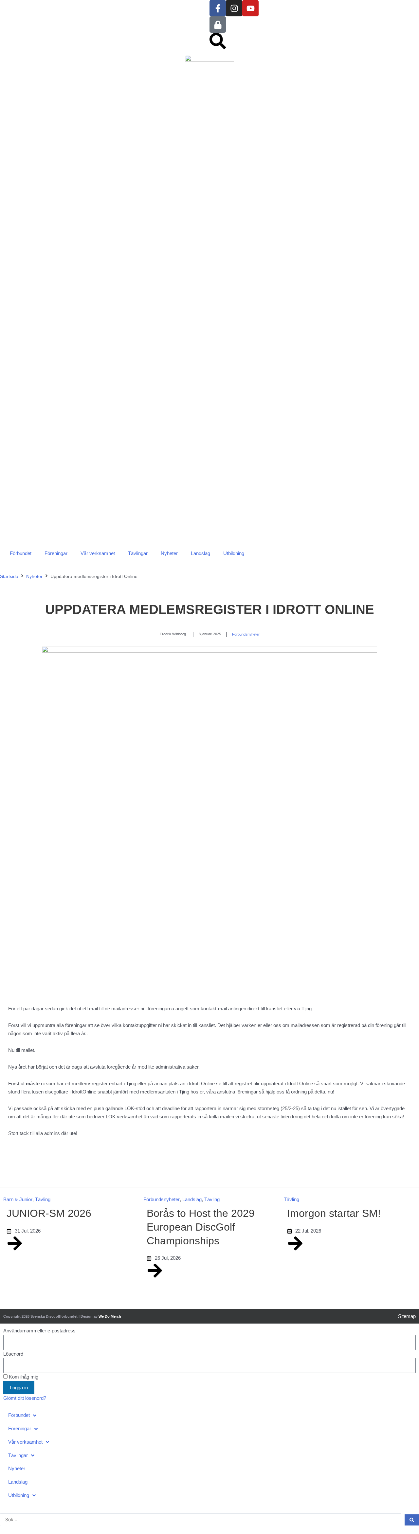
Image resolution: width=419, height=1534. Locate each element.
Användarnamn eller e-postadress (39, 1330)
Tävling (42, 1199)
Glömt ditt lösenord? (24, 1398)
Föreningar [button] (56, 553)
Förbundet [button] (20, 553)
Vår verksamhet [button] (98, 553)
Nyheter (169, 553)
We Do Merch (110, 1316)
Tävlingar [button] (138, 553)
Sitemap (407, 1316)
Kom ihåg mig (23, 1377)
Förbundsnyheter (246, 634)
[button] (209, 1415)
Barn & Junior (17, 1199)
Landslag (200, 553)
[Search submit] (412, 1519)
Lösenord (13, 1354)
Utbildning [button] (233, 553)
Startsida (9, 576)
